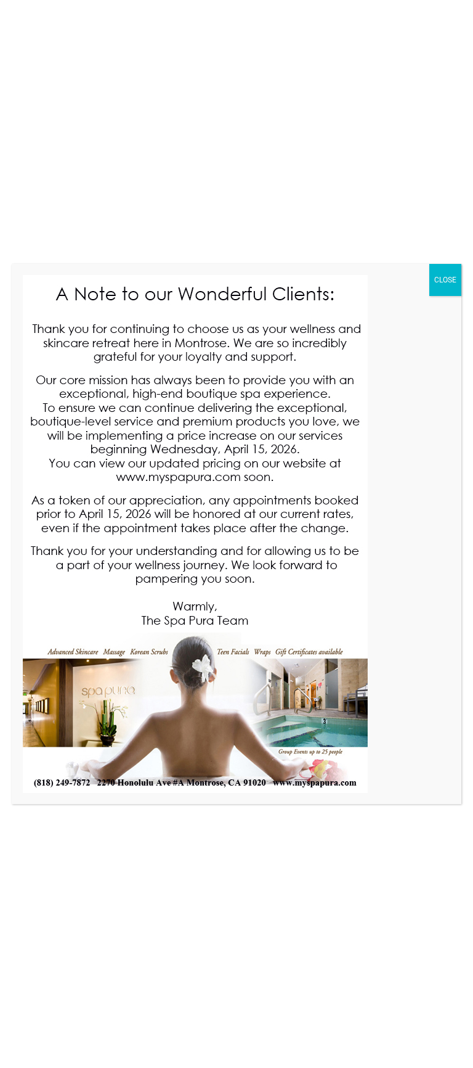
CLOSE (445, 280)
